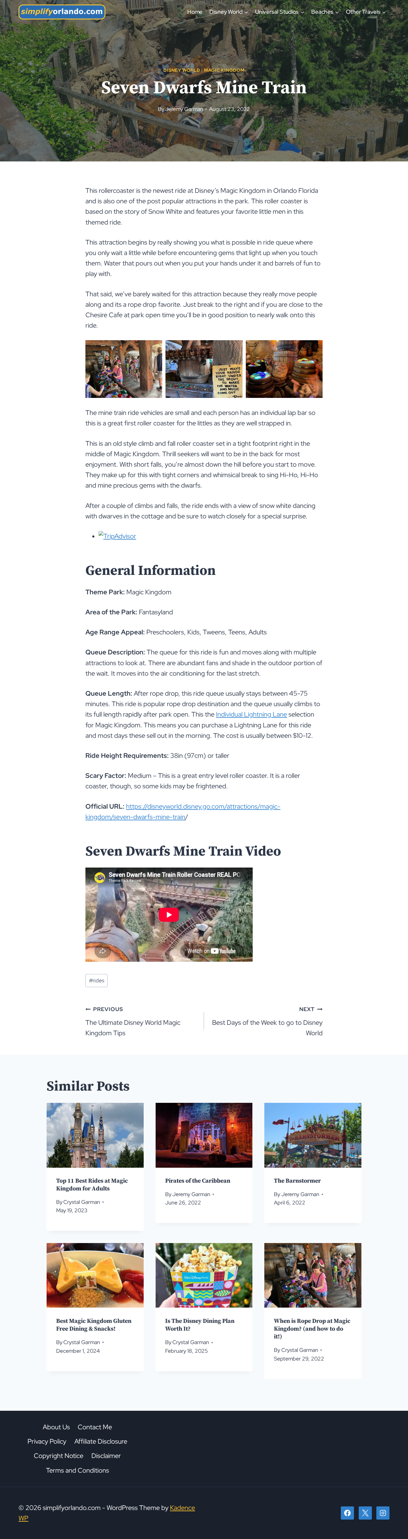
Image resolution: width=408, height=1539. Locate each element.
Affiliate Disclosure (100, 1441)
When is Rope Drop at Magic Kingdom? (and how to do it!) (312, 1328)
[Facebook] (347, 1513)
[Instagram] (382, 1513)
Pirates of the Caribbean (197, 1181)
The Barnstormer (297, 1181)
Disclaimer (106, 1455)
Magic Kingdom (224, 70)
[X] (365, 1513)
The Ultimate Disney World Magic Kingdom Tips (132, 1021)
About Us (56, 1427)
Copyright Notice (58, 1455)
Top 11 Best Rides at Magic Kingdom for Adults (92, 1185)
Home (195, 12)
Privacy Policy (46, 1441)
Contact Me (95, 1427)
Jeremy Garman (184, 109)
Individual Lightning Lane (251, 714)
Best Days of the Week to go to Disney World (267, 1021)
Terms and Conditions (77, 1470)
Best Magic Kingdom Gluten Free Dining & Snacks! (93, 1324)
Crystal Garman (81, 1201)
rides (96, 980)
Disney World (181, 70)
